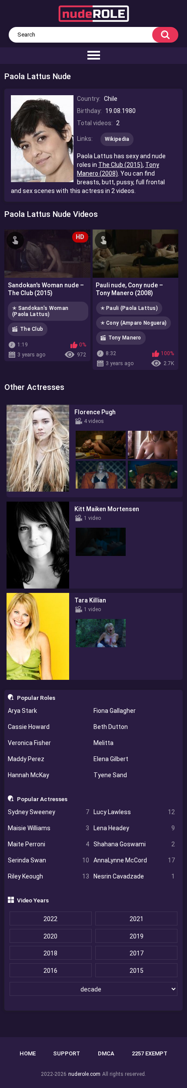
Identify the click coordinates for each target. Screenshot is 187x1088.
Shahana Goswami (134, 844)
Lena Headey (134, 828)
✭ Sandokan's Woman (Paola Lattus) (40, 311)
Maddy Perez (26, 758)
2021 (137, 918)
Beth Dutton (111, 726)
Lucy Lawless (134, 812)
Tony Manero (124, 338)
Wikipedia (117, 139)
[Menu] (93, 55)
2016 (50, 970)
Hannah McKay (28, 775)
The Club (31, 329)
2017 (137, 953)
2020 (50, 936)
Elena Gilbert (111, 758)
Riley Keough (48, 876)
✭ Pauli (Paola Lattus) (129, 308)
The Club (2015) (120, 164)
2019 (137, 936)
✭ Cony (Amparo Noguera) (133, 323)
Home (28, 1053)
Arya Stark (22, 710)
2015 (137, 970)
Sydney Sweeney (48, 812)
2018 (50, 953)
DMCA (106, 1053)
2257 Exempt (149, 1053)
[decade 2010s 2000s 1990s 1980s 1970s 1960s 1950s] (94, 989)
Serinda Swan (48, 860)
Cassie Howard (29, 726)
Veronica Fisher (29, 742)
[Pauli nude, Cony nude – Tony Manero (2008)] (136, 254)
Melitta (104, 742)
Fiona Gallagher (115, 710)
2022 (50, 918)
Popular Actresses (42, 798)
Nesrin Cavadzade (134, 876)
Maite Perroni (48, 844)
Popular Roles (36, 697)
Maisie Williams (48, 828)
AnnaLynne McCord (134, 860)
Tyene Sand (110, 775)
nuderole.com (84, 1074)
